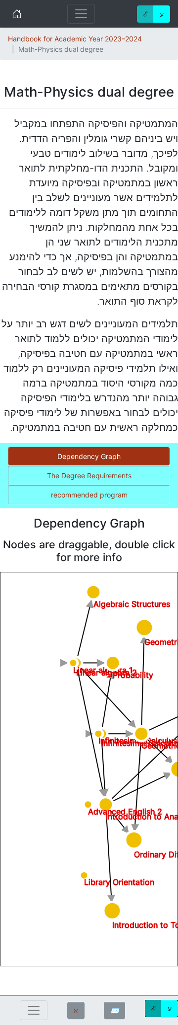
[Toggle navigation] (81, 14)
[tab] (89, 456)
